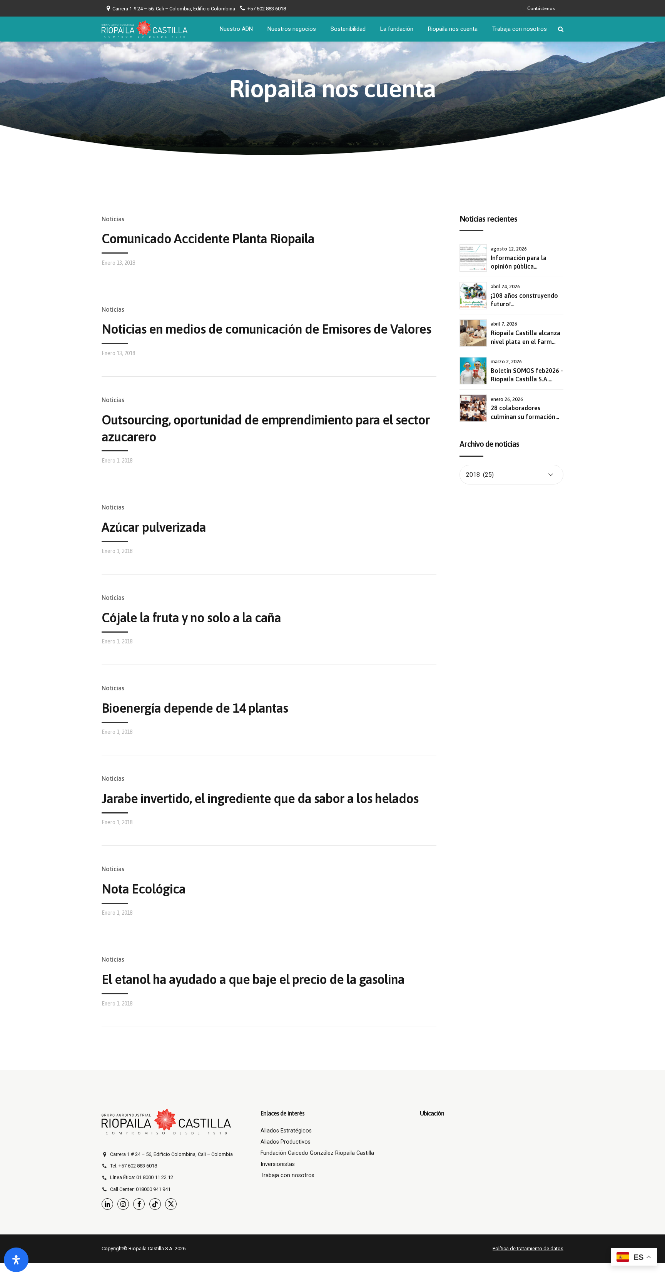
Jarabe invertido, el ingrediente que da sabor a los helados (260, 798)
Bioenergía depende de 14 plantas (195, 707)
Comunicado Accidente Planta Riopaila (208, 238)
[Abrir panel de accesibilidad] (16, 1260)
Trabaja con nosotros (519, 28)
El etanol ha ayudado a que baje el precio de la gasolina (253, 979)
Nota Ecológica (143, 888)
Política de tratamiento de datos (528, 1248)
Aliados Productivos (286, 1142)
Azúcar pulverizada (154, 526)
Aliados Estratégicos (286, 1130)
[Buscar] (560, 29)
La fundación (396, 28)
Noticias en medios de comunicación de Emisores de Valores (266, 328)
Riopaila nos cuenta (453, 28)
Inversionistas (278, 1164)
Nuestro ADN (236, 28)
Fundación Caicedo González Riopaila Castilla (317, 1153)
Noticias (113, 218)
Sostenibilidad (348, 28)
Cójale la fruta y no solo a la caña (191, 617)
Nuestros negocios (291, 28)
